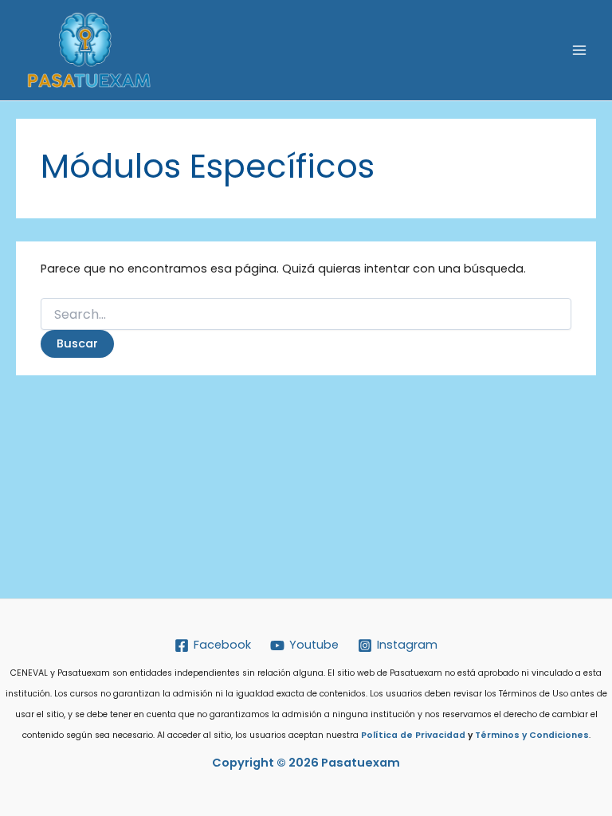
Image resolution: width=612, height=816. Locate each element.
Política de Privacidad (413, 735)
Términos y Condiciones (532, 735)
